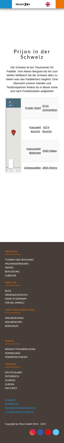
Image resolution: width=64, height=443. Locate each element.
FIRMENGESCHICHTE (16, 295)
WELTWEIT (11, 388)
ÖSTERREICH (12, 376)
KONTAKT (10, 400)
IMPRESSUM (11, 404)
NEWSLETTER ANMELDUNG (20, 349)
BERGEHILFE (12, 326)
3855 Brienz (49, 167)
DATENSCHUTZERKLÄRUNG (20, 408)
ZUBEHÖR (10, 276)
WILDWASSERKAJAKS (17, 264)
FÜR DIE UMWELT (15, 303)
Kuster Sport (33, 108)
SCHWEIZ (10, 380)
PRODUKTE (11, 251)
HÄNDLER (10, 364)
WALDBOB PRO (13, 322)
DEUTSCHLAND (13, 372)
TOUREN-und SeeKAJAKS (19, 260)
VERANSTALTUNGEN (16, 357)
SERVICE (9, 341)
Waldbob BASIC (14, 318)
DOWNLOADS (12, 353)
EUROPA (9, 384)
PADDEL (9, 268)
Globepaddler (32, 167)
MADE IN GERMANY (16, 299)
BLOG (8, 291)
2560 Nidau (49, 150)
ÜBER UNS (10, 283)
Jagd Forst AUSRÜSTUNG (19, 310)
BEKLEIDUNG (12, 272)
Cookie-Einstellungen (19, 412)
